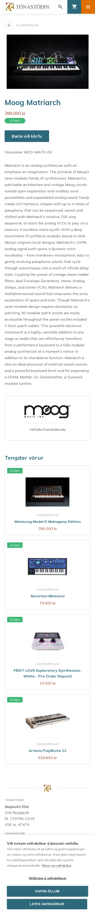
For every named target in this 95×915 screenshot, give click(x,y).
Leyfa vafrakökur (47, 904)
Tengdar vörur (24, 457)
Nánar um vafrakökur (56, 865)
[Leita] (60, 7)
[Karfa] (74, 7)
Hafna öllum (47, 891)
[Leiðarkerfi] (88, 7)
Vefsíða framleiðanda (47, 429)
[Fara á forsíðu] (28, 7)
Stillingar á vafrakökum (47, 878)
